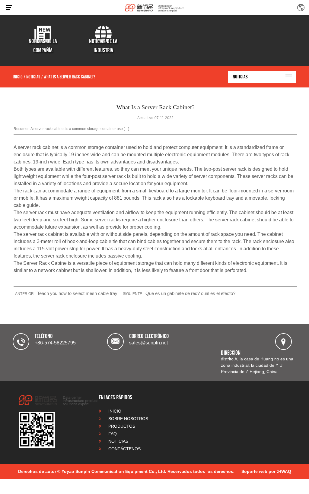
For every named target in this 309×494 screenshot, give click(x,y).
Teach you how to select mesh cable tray (77, 293)
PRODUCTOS (121, 426)
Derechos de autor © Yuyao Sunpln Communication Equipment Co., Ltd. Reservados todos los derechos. (126, 471)
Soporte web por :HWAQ (266, 471)
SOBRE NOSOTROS (127, 418)
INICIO (18, 77)
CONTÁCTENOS (124, 448)
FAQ (112, 433)
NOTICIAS (117, 441)
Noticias (33, 77)
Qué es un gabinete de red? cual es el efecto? (190, 293)
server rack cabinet (38, 147)
